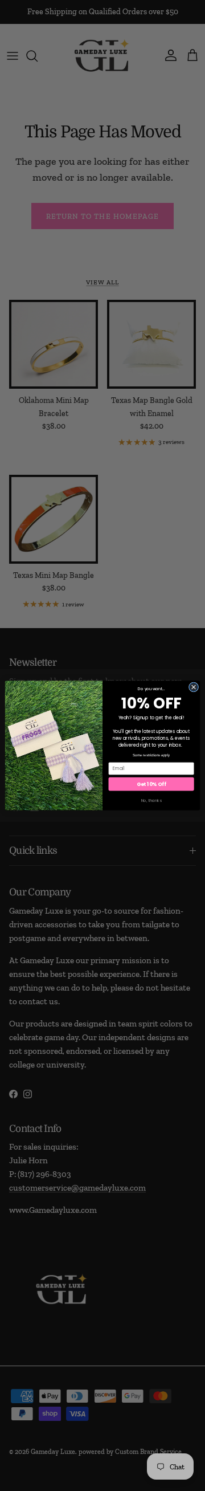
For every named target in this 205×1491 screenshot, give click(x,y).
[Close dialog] (193, 687)
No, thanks (151, 800)
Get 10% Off (151, 783)
